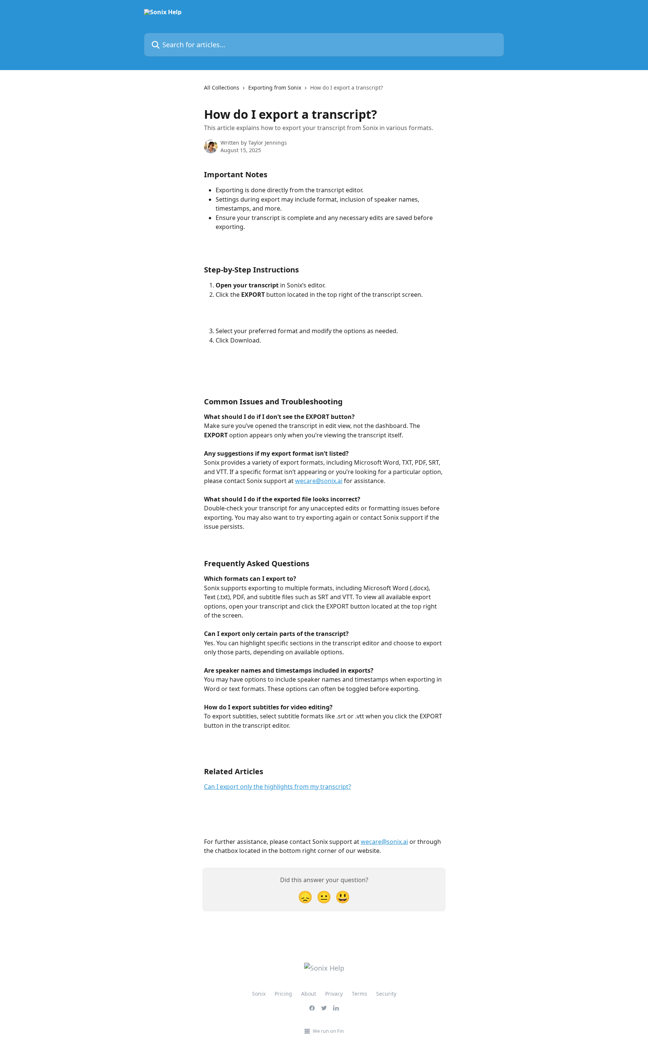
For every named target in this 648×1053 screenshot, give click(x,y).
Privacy (334, 993)
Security (386, 993)
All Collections (221, 87)
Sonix (259, 993)
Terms (359, 993)
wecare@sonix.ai (318, 481)
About (308, 993)
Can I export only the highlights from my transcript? (277, 786)
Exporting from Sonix (274, 87)
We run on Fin (328, 1031)
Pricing (283, 993)
